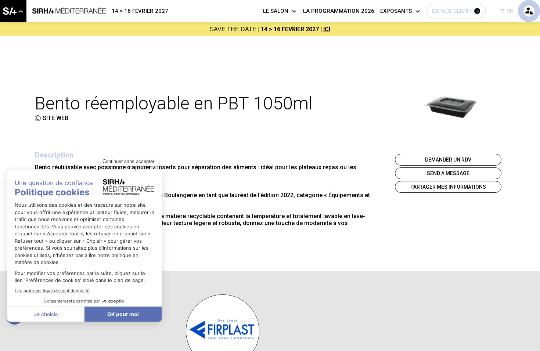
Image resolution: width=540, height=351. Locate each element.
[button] (456, 11)
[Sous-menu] (21, 11)
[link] (13, 11)
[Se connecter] (529, 11)
